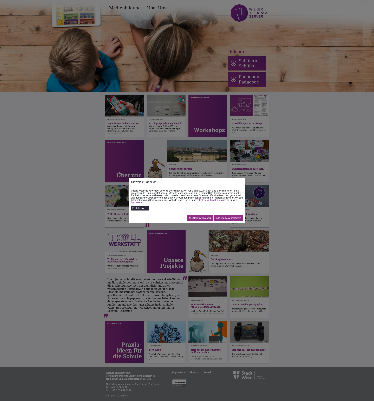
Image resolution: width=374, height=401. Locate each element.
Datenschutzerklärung (210, 200)
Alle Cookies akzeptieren (228, 218)
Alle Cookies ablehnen (200, 218)
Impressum (137, 202)
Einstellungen (138, 208)
